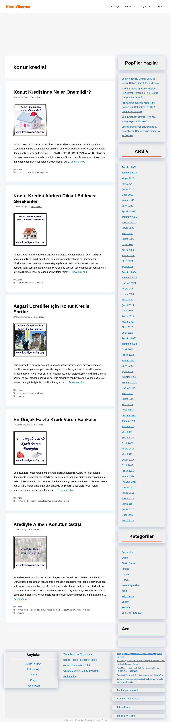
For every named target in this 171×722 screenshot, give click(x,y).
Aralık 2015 (128, 520)
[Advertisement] (85, 33)
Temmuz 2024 (129, 277)
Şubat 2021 (128, 437)
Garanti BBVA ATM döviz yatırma (80, 670)
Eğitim (125, 557)
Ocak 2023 (127, 349)
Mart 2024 (127, 299)
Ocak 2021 (127, 443)
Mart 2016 (127, 504)
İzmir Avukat (69, 676)
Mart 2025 (127, 233)
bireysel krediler (23, 501)
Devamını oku (77, 161)
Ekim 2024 (127, 261)
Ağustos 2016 (129, 481)
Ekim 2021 (127, 404)
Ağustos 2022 (129, 377)
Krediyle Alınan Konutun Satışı (47, 524)
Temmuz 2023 (129, 344)
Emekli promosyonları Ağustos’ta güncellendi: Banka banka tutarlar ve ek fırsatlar (141, 131)
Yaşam (143, 6)
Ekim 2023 (127, 327)
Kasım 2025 (128, 200)
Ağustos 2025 (129, 211)
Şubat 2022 (128, 399)
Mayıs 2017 (128, 448)
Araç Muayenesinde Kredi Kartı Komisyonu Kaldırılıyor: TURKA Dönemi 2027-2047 (138, 107)
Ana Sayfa (115, 6)
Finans (128, 6)
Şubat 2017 (128, 459)
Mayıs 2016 (128, 492)
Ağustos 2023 (129, 338)
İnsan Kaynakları (131, 585)
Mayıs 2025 (128, 228)
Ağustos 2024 (129, 272)
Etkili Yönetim (129, 563)
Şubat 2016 (128, 509)
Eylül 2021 (127, 410)
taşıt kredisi (64, 501)
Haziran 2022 (129, 388)
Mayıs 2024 (128, 288)
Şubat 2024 (128, 305)
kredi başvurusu (42, 172)
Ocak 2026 (127, 194)
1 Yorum (20, 396)
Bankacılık (127, 552)
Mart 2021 (127, 432)
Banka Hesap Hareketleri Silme (80, 660)
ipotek (19, 172)
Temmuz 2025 (129, 217)
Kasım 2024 (128, 255)
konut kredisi (28, 172)
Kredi (124, 590)
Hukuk (125, 579)
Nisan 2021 (128, 426)
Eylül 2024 (127, 266)
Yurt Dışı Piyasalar (131, 613)
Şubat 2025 (128, 239)
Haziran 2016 (129, 487)
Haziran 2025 (129, 222)
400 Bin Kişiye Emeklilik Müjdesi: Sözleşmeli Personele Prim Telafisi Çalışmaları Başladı (140, 93)
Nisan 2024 (128, 294)
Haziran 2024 (129, 283)
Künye (33, 680)
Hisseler (126, 574)
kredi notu (39, 393)
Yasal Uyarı (34, 685)
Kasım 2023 (128, 321)
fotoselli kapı (124, 707)
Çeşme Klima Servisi (128, 698)
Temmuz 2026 (129, 172)
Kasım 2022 (128, 360)
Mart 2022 (127, 393)
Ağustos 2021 (129, 415)
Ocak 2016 (127, 515)
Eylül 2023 (127, 332)
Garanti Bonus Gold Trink (76, 665)
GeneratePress (100, 720)
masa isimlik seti (126, 716)
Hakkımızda (33, 669)
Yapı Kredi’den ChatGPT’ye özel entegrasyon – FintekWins (140, 675)
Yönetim (126, 607)
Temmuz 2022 (129, 382)
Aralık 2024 (128, 250)
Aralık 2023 (128, 316)
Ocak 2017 (127, 465)
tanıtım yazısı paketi (128, 690)
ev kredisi (35, 610)
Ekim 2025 (127, 206)
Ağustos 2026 (129, 167)
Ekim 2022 (127, 366)
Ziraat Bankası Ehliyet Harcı (78, 654)
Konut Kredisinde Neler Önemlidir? (52, 92)
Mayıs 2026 (128, 178)
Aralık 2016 (128, 470)
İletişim (159, 6)
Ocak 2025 (127, 244)
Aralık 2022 (128, 354)
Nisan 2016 (128, 498)
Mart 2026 (127, 183)
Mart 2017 (127, 454)
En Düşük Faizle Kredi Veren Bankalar (55, 419)
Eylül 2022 (127, 371)
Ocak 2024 (127, 310)
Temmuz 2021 (129, 421)
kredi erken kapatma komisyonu (67, 610)
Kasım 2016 (128, 476)
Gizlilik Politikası (33, 663)
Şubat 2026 (128, 189)
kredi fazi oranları (50, 501)
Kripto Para (128, 596)
